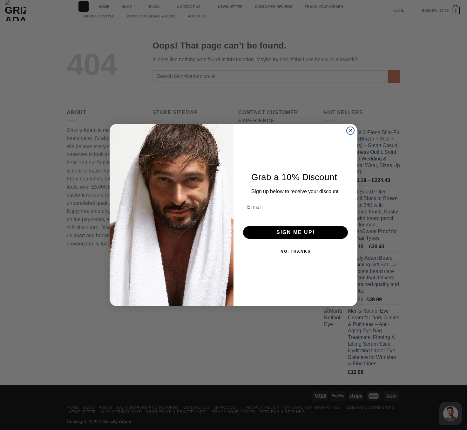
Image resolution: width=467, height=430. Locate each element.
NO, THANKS (296, 251)
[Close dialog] (350, 130)
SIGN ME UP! (295, 232)
